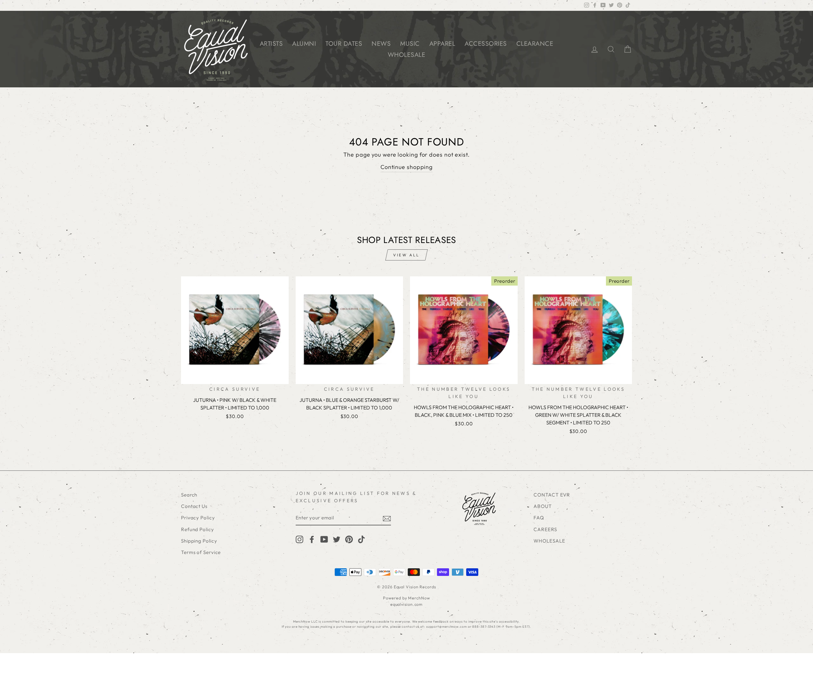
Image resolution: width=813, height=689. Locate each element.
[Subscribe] (387, 518)
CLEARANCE (535, 43)
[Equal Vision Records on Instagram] (299, 539)
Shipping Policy (199, 541)
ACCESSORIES (486, 43)
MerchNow (419, 597)
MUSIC (410, 43)
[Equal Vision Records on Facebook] (312, 539)
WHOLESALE (407, 54)
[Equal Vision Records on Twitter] (336, 539)
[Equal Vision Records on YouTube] (324, 539)
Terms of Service (201, 552)
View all (406, 255)
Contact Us (194, 506)
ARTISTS (271, 43)
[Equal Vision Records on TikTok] (361, 539)
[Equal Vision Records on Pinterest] (349, 539)
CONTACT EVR (552, 495)
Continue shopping (406, 167)
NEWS (381, 43)
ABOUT (543, 506)
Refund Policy (197, 529)
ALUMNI (304, 43)
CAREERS (545, 529)
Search (189, 495)
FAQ (539, 518)
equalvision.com (406, 604)
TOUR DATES (344, 43)
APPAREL (442, 43)
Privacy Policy (198, 518)
